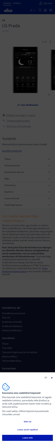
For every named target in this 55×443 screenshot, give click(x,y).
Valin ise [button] (27, 422)
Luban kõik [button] (27, 438)
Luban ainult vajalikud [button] (27, 430)
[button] (47, 377)
